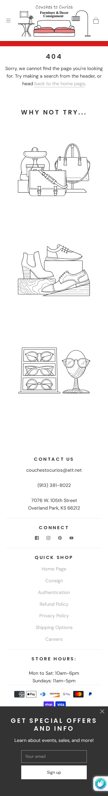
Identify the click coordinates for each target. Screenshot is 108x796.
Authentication (54, 592)
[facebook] (36, 538)
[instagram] (48, 538)
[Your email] (54, 756)
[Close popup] (102, 712)
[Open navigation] (12, 20)
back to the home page (59, 83)
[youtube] (71, 538)
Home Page (54, 569)
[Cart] (96, 20)
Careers (54, 639)
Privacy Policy (54, 616)
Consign (54, 581)
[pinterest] (60, 538)
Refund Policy (54, 604)
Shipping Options (54, 627)
